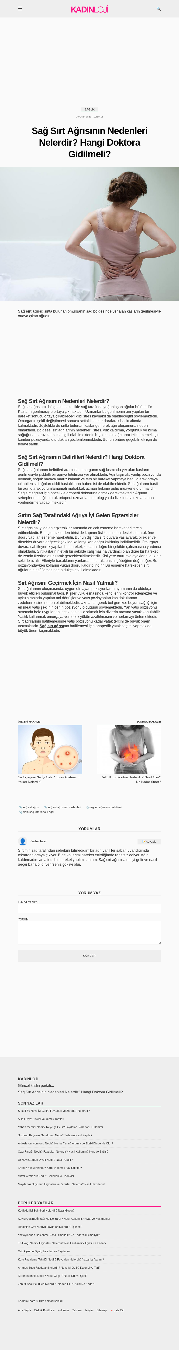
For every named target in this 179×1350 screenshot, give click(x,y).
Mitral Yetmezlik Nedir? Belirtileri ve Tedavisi (46, 1176)
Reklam (77, 1310)
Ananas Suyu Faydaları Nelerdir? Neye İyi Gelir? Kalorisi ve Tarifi (59, 1267)
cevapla (151, 841)
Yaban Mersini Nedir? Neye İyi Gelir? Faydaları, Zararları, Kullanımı (60, 1127)
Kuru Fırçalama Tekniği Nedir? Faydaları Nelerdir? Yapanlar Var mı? (61, 1259)
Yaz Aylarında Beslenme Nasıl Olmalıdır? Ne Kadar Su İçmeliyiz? (59, 1235)
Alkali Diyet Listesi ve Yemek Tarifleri (41, 1119)
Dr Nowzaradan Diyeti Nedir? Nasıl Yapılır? (45, 1159)
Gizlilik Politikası (44, 1310)
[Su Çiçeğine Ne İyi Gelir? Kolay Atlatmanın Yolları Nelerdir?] (50, 772)
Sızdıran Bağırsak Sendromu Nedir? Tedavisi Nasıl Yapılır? (55, 1135)
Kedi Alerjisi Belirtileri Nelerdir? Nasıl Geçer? (46, 1210)
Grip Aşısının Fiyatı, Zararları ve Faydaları (44, 1251)
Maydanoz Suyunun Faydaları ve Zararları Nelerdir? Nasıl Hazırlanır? (62, 1184)
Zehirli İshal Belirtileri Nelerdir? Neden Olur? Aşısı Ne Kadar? (56, 1284)
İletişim (89, 1310)
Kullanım (63, 1310)
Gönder (89, 955)
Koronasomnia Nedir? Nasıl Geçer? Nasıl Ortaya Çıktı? (52, 1276)
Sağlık (90, 109)
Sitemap (101, 1310)
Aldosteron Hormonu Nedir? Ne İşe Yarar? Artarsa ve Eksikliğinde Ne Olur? (65, 1143)
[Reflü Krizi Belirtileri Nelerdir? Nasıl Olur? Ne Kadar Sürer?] (129, 772)
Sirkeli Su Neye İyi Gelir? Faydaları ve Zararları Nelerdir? (54, 1110)
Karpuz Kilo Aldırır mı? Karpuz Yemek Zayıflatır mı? (50, 1168)
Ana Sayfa (24, 1310)
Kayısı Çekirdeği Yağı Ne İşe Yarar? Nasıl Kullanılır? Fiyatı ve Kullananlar (64, 1218)
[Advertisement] (89, 61)
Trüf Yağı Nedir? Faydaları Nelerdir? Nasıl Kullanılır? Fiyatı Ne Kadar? (62, 1243)
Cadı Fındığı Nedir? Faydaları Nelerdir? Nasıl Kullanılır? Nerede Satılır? (63, 1151)
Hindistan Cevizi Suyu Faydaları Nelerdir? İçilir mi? (50, 1227)
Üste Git (119, 1310)
